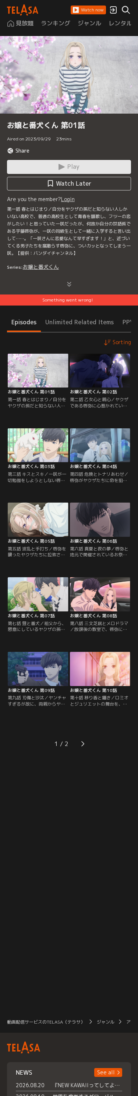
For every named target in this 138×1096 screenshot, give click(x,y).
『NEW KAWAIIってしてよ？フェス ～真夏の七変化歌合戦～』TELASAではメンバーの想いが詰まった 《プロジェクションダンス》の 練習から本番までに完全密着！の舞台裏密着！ (88, 1085)
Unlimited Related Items (79, 322)
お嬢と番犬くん (41, 266)
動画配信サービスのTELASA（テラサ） (46, 1022)
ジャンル (105, 1022)
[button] (88, 10)
